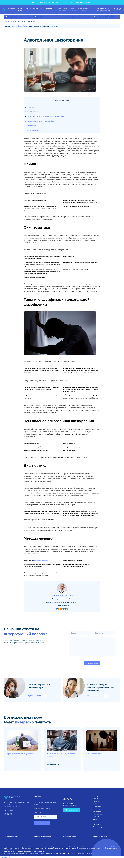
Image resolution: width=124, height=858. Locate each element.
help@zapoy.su (38, 812)
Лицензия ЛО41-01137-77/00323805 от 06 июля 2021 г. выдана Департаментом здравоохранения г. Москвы (16, 804)
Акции (59, 8)
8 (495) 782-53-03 (103, 8)
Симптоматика (32, 112)
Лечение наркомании (71, 17)
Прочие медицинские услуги (103, 17)
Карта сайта (97, 824)
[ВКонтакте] (57, 609)
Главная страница (10, 21)
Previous (115, 776)
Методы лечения (33, 130)
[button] (5, 857)
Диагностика (31, 126)
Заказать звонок (71, 810)
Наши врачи (82, 10)
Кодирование (39, 17)
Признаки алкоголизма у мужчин (20, 754)
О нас (77, 8)
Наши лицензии (72, 10)
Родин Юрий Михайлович (19, 26)
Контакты (71, 8)
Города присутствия (99, 827)
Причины (30, 107)
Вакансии (96, 821)
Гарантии (96, 816)
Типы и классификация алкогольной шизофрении (46, 116)
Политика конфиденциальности (36, 851)
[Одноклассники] (59, 609)
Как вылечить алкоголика (96, 754)
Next (119, 776)
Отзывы (65, 8)
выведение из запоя (40, 560)
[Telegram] (62, 609)
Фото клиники (97, 814)
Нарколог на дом (100, 836)
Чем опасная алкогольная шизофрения (42, 121)
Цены (65, 10)
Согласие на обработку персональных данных (16, 851)
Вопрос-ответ (84, 8)
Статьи (60, 10)
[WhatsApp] (67, 609)
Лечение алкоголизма (13, 17)
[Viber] (64, 609)
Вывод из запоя (98, 796)
